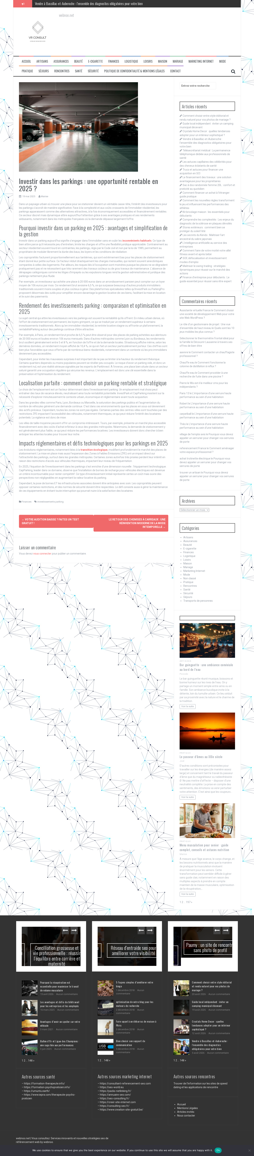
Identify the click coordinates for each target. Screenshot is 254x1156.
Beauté (78, 61)
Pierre (183, 383)
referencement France (193, 448)
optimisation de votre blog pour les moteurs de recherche (134, 1004)
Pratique (27, 71)
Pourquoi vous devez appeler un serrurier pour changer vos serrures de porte (207, 438)
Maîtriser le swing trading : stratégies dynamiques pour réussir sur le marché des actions (205, 269)
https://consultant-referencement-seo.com (125, 1083)
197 (188, 902)
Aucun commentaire (67, 994)
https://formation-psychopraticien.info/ (47, 1087)
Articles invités (185, 1103)
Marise (44, 196)
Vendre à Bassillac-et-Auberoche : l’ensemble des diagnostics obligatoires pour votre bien (206, 143)
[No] (249, 1150)
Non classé (189, 578)
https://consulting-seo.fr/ (114, 1105)
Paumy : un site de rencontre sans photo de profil (203, 947)
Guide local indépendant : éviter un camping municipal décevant (210, 995)
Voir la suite (187, 706)
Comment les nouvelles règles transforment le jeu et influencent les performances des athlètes (207, 204)
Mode (222, 61)
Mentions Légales (187, 1099)
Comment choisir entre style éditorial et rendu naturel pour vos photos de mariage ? (212, 978)
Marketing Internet (201, 61)
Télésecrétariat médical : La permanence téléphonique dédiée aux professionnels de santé (88, 3)
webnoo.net (23, 1132)
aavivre (184, 352)
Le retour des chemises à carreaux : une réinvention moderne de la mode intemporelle (137, 523)
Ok (218, 1150)
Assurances (61, 61)
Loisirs (148, 61)
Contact (175, 71)
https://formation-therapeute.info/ (44, 1083)
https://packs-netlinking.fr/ (115, 1090)
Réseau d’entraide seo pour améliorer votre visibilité (127, 950)
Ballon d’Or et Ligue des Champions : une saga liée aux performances (59, 1043)
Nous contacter (186, 1107)
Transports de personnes (198, 600)
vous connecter (42, 553)
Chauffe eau (187, 362)
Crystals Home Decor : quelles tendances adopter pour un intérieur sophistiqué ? (211, 1017)
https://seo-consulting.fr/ (114, 1098)
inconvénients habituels (137, 240)
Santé (78, 71)
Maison (162, 61)
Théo (183, 424)
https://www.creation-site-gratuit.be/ (121, 1109)
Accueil (26, 61)
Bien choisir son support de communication (130, 1043)
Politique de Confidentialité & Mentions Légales (134, 71)
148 (30, 1060)
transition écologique (94, 449)
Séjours (43, 71)
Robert (184, 403)
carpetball (185, 413)
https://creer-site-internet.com (118, 1102)
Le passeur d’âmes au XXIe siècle (201, 756)
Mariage (178, 61)
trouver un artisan (190, 472)
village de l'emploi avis (192, 434)
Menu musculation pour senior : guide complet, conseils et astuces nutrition (204, 847)
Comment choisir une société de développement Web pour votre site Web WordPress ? (207, 314)
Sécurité (93, 71)
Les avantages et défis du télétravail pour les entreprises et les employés (59, 1004)
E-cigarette (95, 61)
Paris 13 (184, 393)
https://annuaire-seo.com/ (115, 1094)
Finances (113, 61)
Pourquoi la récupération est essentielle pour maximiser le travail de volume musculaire (59, 986)
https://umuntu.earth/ (37, 1090)
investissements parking (50, 501)
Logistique (131, 61)
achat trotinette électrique (195, 458)
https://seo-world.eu (112, 1087)
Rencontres (61, 71)
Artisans (42, 61)
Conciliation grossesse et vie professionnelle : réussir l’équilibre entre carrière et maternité (51, 955)
